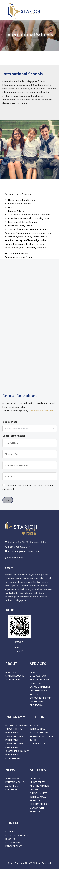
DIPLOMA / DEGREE (39, 803)
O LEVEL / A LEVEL (39, 793)
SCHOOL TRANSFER (40, 686)
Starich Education (16, 863)
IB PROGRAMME (13, 758)
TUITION (34, 725)
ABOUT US (10, 672)
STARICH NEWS (12, 778)
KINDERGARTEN (38, 782)
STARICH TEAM (12, 679)
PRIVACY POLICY (13, 846)
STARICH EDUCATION (15, 675)
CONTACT (10, 831)
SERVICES (34, 672)
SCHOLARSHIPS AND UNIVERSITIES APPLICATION (40, 701)
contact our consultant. (43, 410)
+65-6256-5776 (23, 546)
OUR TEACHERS (38, 743)
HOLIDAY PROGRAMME (16, 725)
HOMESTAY (35, 683)
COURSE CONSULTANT (16, 835)
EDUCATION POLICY (15, 782)
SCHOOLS (35, 778)
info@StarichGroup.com (27, 551)
